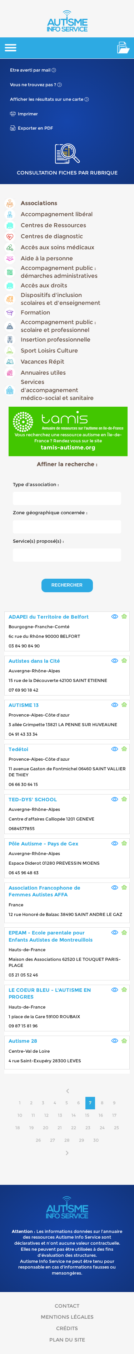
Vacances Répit (42, 361)
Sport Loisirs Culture (49, 350)
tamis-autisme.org (68, 447)
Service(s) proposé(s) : (38, 541)
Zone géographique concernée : (50, 512)
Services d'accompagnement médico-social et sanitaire (57, 390)
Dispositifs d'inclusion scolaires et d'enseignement (60, 299)
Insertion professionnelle (55, 339)
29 (81, 1140)
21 (60, 1127)
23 (87, 1127)
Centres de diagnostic (52, 236)
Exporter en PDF (35, 128)
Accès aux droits (44, 285)
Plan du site (67, 1340)
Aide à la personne (47, 258)
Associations (39, 203)
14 (73, 1115)
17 (114, 1115)
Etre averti (30, 70)
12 (46, 1115)
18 (17, 1127)
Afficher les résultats (46, 99)
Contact (67, 1306)
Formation (35, 312)
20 (45, 1127)
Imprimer (28, 113)
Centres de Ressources (53, 225)
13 (60, 1115)
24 (102, 1127)
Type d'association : (36, 484)
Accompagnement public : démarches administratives (59, 272)
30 (96, 1140)
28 (67, 1140)
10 (20, 1115)
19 (31, 1127)
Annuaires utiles (43, 372)
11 (33, 1115)
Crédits (67, 1328)
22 (73, 1127)
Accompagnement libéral (57, 214)
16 (101, 1115)
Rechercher (67, 585)
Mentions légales (67, 1317)
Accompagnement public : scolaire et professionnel (58, 326)
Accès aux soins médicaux (57, 247)
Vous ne (33, 84)
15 (87, 1115)
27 (52, 1140)
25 (116, 1127)
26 (38, 1140)
